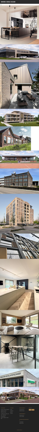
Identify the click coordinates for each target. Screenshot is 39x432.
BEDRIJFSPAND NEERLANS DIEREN (7, 338)
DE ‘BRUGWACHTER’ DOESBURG (6, 197)
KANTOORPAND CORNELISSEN (6, 372)
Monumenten (2, 170)
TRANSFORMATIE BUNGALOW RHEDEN (8, 313)
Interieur (2, 260)
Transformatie (6, 235)
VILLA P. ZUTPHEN (4, 65)
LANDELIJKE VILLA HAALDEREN (6, 262)
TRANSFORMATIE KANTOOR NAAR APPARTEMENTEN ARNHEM (12, 237)
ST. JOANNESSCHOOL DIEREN (6, 129)
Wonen (4, 260)
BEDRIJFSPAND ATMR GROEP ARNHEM (7, 47)
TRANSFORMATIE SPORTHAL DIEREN (7, 390)
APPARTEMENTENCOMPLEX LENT (7, 112)
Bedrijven (2, 152)
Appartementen (2, 110)
